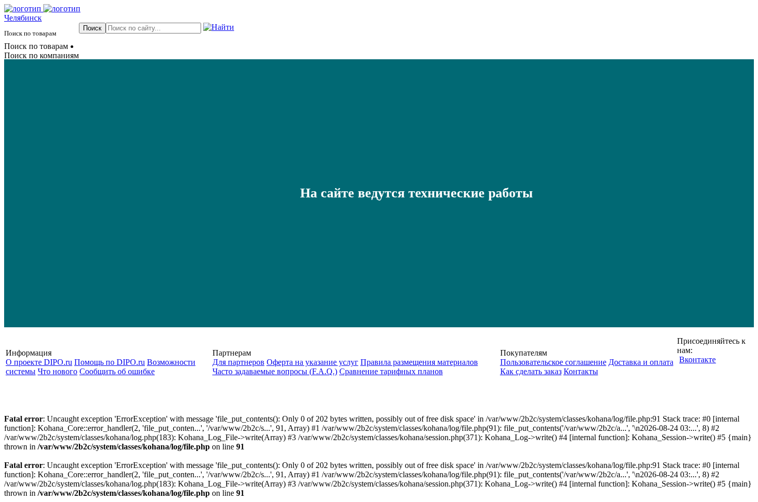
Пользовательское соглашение (553, 362)
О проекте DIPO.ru (39, 362)
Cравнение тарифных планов (391, 371)
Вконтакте (697, 359)
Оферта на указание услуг (312, 362)
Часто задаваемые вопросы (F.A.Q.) (274, 371)
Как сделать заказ (531, 371)
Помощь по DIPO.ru (109, 362)
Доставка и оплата (640, 362)
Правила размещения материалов (419, 362)
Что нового (57, 371)
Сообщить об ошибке (117, 371)
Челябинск (23, 17)
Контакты (581, 371)
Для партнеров (238, 362)
